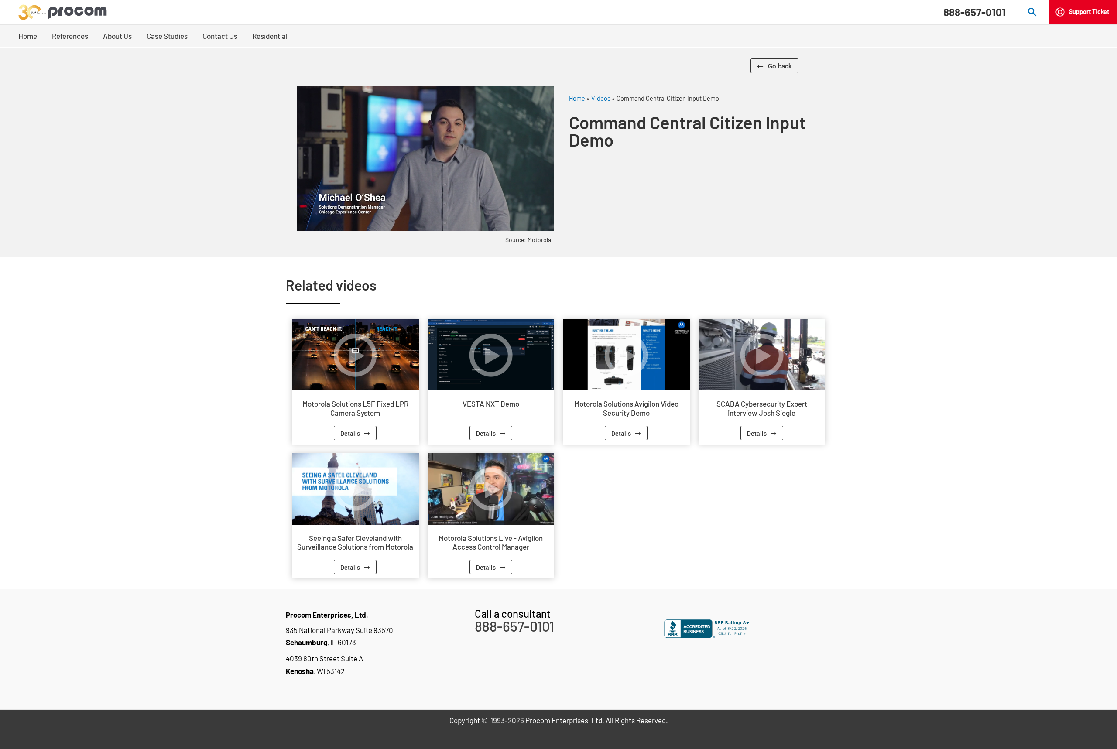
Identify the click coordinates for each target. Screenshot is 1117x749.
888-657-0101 (974, 12)
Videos (600, 98)
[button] (1032, 12)
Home (577, 98)
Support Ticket (1089, 11)
